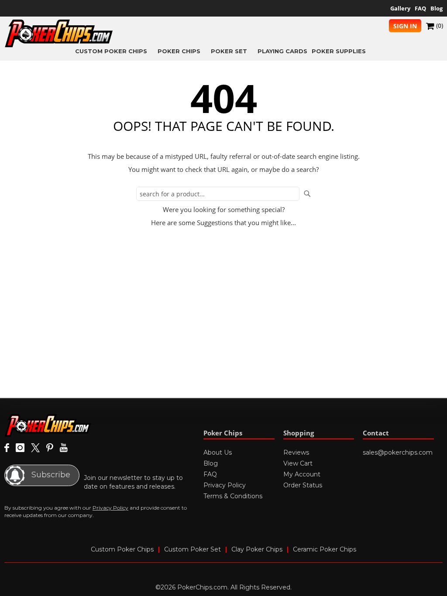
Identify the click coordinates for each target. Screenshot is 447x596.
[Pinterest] (49, 448)
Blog (436, 8)
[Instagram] (20, 448)
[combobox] (217, 194)
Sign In (405, 26)
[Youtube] (63, 448)
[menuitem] (114, 51)
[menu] (223, 51)
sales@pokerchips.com (398, 452)
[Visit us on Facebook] (6, 448)
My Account (301, 474)
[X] (35, 448)
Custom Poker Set (192, 549)
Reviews (296, 452)
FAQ (420, 8)
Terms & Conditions (232, 496)
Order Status (302, 485)
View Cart (298, 463)
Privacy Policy (110, 507)
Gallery (400, 8)
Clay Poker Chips (256, 549)
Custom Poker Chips (122, 549)
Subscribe (49, 475)
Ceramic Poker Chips (324, 549)
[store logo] (58, 33)
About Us (217, 452)
